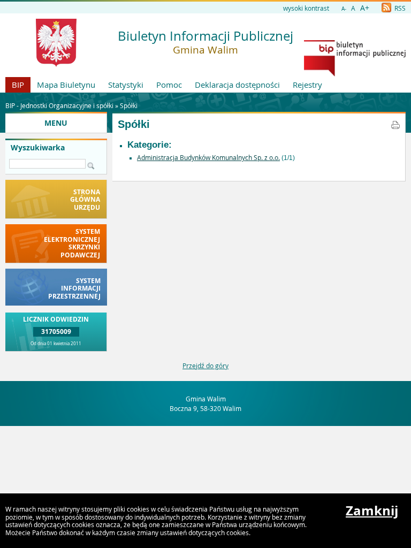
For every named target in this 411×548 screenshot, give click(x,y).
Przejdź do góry (205, 365)
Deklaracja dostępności (237, 84)
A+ (364, 8)
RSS (399, 8)
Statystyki (125, 84)
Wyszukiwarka (38, 147)
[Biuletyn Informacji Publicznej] (355, 74)
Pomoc (169, 84)
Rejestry (307, 84)
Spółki (129, 105)
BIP (18, 84)
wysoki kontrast (306, 8)
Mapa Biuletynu (66, 84)
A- (343, 8)
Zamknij (372, 510)
